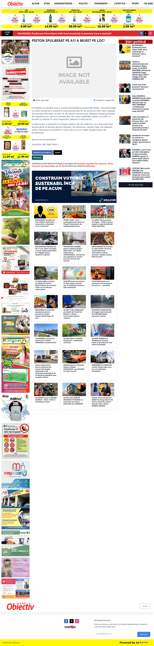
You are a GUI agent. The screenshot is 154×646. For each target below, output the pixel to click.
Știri (47, 3)
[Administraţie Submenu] (74, 3)
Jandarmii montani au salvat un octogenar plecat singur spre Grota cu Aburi (141, 139)
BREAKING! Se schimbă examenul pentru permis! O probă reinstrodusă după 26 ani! (44, 314)
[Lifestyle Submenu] (127, 3)
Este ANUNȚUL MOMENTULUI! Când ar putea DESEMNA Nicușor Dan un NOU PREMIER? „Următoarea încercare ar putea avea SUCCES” (141, 103)
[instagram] (150, 33)
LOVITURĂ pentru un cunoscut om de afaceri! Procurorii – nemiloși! (102, 283)
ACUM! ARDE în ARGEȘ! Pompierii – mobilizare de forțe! (73, 340)
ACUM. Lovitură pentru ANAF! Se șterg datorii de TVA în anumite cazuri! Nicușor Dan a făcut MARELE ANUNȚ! (102, 402)
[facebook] (141, 33)
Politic (83, 3)
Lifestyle (119, 3)
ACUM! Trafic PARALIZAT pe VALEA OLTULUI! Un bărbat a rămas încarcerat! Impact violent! (73, 314)
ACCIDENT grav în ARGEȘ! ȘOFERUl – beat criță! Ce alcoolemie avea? (46, 400)
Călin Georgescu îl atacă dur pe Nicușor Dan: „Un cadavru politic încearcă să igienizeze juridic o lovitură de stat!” (140, 123)
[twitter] (146, 33)
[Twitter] (72, 621)
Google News (49, 166)
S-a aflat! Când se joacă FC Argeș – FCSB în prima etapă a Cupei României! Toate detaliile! (102, 223)
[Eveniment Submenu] (110, 3)
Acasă (35, 3)
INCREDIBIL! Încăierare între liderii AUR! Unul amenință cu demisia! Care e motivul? (64, 33)
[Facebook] (66, 621)
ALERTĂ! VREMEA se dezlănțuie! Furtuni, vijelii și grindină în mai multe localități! (102, 341)
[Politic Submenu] (90, 3)
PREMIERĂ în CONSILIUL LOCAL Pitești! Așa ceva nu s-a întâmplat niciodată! (102, 368)
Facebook (81, 163)
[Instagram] (77, 621)
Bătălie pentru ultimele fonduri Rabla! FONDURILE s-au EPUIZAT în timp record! (73, 368)
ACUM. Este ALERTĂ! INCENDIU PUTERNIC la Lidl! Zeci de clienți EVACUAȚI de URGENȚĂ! (73, 401)
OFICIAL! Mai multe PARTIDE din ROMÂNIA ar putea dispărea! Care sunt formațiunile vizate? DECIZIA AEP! (141, 173)
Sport (135, 3)
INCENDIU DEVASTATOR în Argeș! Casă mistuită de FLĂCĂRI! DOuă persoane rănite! (101, 313)
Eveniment (101, 3)
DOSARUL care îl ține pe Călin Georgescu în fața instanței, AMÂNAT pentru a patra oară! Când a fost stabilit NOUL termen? (141, 156)
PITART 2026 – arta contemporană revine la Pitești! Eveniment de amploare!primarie (73, 223)
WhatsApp (90, 166)
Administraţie (63, 3)
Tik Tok (62, 166)
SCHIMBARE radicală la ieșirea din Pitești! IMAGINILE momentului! (45, 340)
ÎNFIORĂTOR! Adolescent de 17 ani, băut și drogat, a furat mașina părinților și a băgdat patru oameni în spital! (46, 251)
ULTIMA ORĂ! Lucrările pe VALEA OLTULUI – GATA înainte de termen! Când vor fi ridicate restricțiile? (45, 285)
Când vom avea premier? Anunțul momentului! (140, 87)
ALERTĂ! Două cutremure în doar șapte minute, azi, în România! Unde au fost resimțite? (74, 284)
